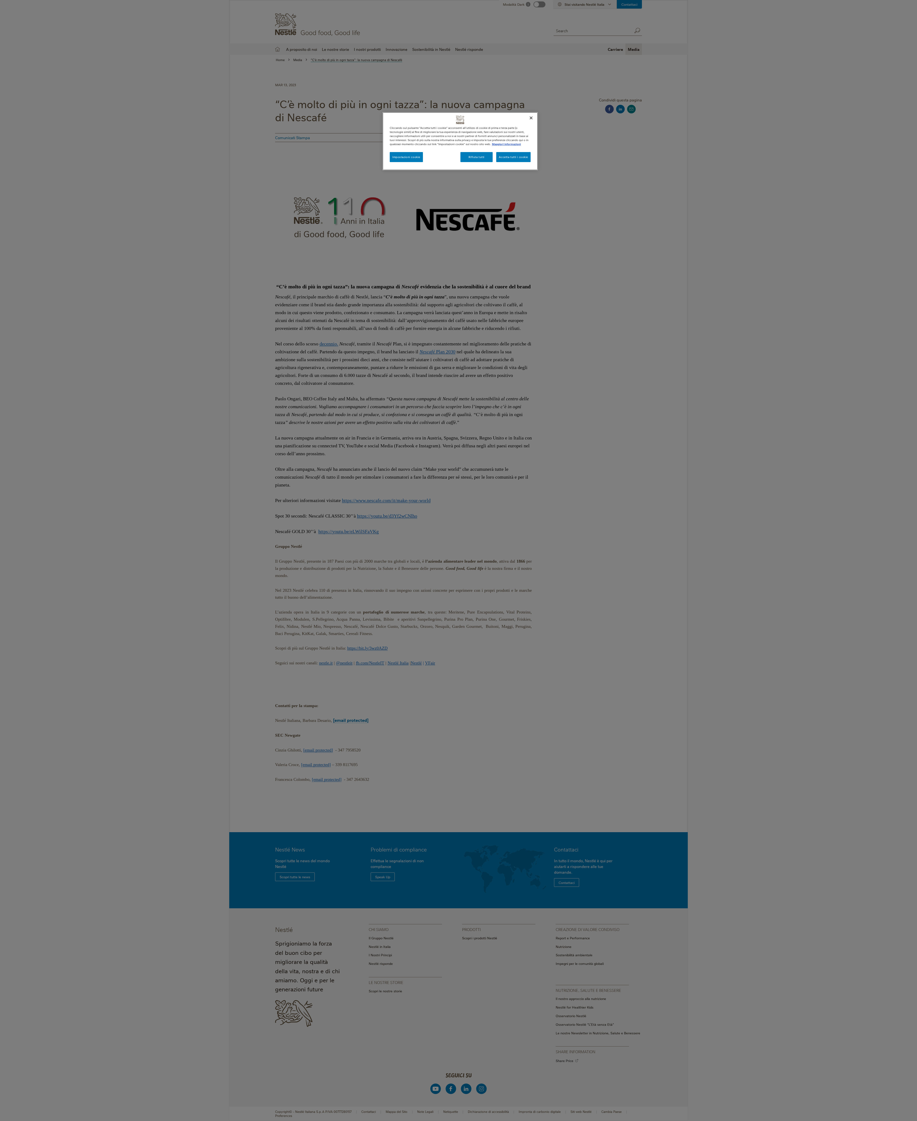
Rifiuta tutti (476, 157)
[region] (460, 141)
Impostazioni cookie (406, 157)
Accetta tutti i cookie (513, 157)
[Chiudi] (531, 118)
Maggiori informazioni (506, 144)
